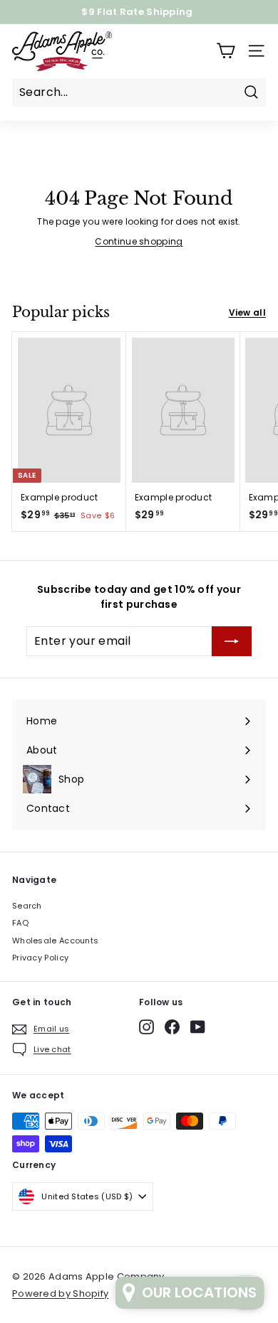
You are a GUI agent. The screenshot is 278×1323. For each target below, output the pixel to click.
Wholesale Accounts (55, 940)
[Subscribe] (232, 641)
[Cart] (225, 51)
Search (27, 905)
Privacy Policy (40, 957)
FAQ (20, 922)
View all (247, 312)
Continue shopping (138, 241)
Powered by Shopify (60, 1293)
